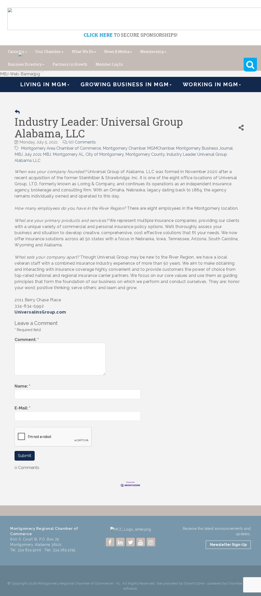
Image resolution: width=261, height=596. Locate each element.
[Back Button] (17, 112)
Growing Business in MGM (125, 84)
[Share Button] (241, 127)
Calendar (16, 51)
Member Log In (109, 64)
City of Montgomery (105, 154)
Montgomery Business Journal (204, 148)
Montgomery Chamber (124, 148)
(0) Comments (82, 142)
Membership (152, 51)
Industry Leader (180, 154)
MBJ (19, 154)
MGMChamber (160, 148)
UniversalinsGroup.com (40, 312)
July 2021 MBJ (37, 154)
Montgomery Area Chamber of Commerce (61, 148)
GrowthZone (194, 583)
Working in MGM (210, 84)
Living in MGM (43, 84)
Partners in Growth (70, 64)
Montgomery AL (68, 154)
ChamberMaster (241, 583)
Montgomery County (145, 154)
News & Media (116, 51)
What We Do (83, 51)
